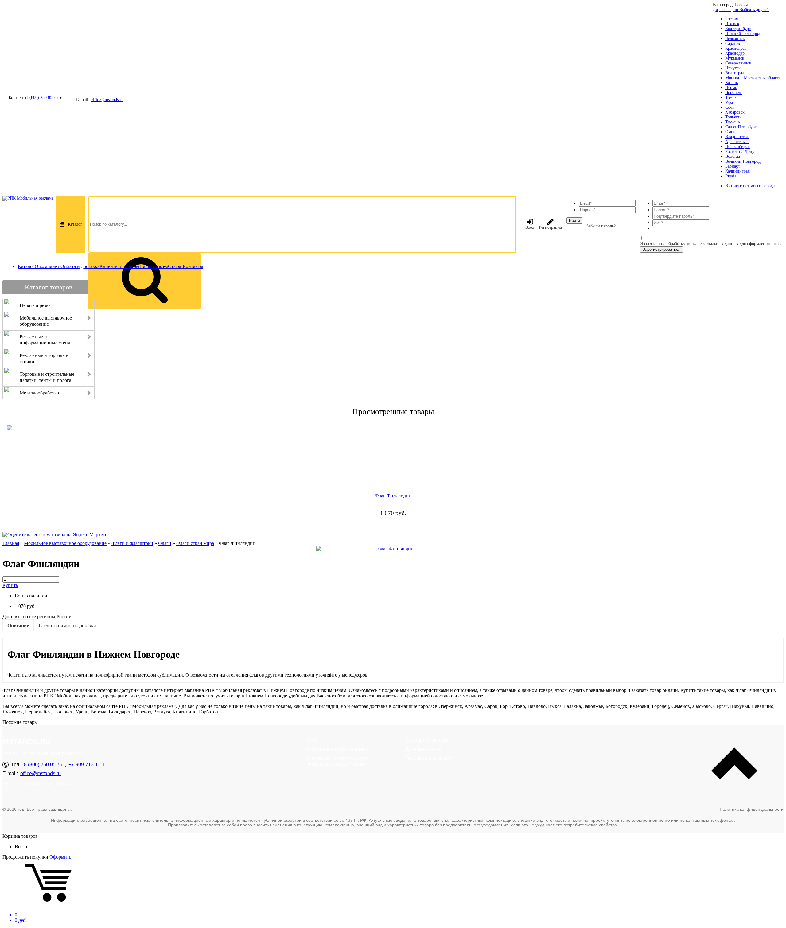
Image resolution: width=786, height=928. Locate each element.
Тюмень (732, 122)
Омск (730, 132)
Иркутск (733, 68)
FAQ (312, 740)
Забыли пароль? (601, 226)
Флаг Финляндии (393, 495)
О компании (47, 266)
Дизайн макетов (423, 749)
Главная (10, 543)
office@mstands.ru (107, 99)
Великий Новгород (743, 161)
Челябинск (735, 38)
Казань (731, 82)
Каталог (75, 224)
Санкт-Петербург (741, 127)
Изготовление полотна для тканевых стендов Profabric (338, 761)
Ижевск (732, 23)
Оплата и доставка (79, 266)
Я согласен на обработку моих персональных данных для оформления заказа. (712, 243)
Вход (529, 227)
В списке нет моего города (750, 186)
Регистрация (550, 227)
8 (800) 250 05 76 (43, 764)
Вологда (732, 156)
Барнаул (732, 166)
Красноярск (735, 48)
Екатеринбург (738, 28)
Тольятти (733, 117)
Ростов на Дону (739, 151)
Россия (731, 19)
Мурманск (734, 58)
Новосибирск (737, 146)
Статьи (175, 266)
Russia (730, 176)
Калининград (737, 171)
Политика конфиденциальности (752, 809)
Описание (18, 625)
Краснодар (735, 53)
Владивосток (737, 136)
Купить (10, 585)
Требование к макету (429, 758)
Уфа (729, 102)
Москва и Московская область (752, 78)
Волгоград (734, 73)
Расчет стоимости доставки (67, 625)
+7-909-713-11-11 (87, 764)
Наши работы (153, 266)
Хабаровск (735, 112)
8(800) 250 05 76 (42, 97)
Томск (731, 97)
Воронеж (733, 92)
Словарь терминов (427, 740)
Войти (574, 220)
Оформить (60, 857)
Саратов (732, 43)
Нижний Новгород (742, 33)
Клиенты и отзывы (119, 266)
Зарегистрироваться (661, 249)
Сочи (730, 107)
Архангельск (737, 141)
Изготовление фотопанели (337, 749)
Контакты (193, 266)
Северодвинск (738, 63)
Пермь (731, 87)
